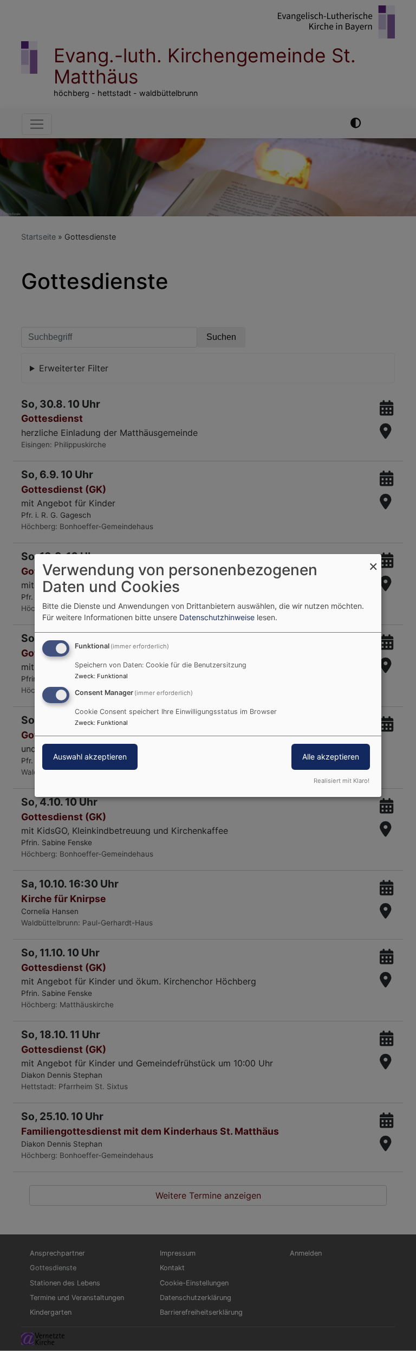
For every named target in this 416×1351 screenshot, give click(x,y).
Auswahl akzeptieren (90, 756)
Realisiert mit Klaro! (341, 780)
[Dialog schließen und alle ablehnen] (373, 561)
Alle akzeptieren (330, 756)
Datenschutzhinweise (217, 617)
